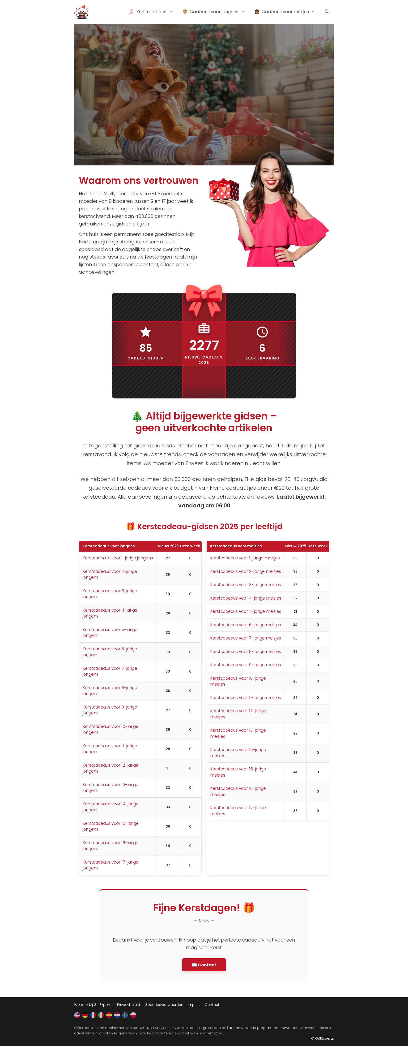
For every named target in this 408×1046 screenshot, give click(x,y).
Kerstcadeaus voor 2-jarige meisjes (245, 571)
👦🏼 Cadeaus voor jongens (210, 12)
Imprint (194, 1004)
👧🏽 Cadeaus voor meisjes (281, 12)
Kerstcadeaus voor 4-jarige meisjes (245, 598)
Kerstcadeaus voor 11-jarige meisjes (245, 697)
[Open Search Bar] (327, 12)
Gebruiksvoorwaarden (164, 1004)
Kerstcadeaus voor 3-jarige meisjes (245, 585)
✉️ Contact (204, 965)
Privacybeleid (128, 1004)
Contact (212, 1004)
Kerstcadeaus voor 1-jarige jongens (118, 558)
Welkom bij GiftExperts (93, 1004)
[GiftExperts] (81, 11)
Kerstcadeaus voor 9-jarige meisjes (245, 665)
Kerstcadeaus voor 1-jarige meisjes (245, 558)
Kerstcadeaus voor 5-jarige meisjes (245, 611)
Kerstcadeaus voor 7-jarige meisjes (245, 638)
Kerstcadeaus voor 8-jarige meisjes (245, 651)
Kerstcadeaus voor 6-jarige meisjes (245, 625)
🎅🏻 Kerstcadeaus (147, 12)
